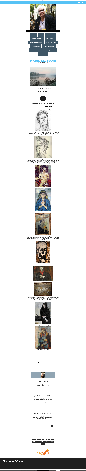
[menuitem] (43, 31)
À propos (43, 30)
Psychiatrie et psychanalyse (35, 46)
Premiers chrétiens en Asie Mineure (37, 38)
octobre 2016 (37, 88)
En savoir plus (58, 470)
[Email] (82, 2)
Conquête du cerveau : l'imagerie (51, 42)
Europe (48, 439)
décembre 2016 (48, 88)
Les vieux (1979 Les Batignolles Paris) (36, 50)
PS (38, 441)
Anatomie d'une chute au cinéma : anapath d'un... (43, 417)
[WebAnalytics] (43, 0)
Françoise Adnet (31, 133)
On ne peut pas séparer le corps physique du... (43, 413)
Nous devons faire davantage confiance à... (43, 402)
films (42, 441)
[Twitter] (79, 2)
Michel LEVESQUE (43, 60)
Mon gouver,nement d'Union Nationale (43, 385)
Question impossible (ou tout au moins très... (43, 409)
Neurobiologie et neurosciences (51, 50)
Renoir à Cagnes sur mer (50, 38)
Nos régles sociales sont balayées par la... (43, 395)
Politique (47, 441)
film (52, 439)
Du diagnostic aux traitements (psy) (49, 46)
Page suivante (45, 362)
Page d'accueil (42, 88)
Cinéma (34, 441)
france (34, 439)
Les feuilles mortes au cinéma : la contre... (43, 387)
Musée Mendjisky (41, 159)
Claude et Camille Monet (50, 34)
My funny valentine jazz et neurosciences (36, 42)
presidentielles (41, 439)
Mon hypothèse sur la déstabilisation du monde (43, 399)
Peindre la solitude (43, 103)
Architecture (41, 34)
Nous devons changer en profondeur (43, 391)
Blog (52, 441)
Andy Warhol (34, 34)
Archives (46, 30)
